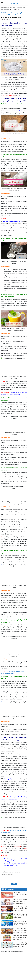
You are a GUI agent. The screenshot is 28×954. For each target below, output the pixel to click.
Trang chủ (3, 7)
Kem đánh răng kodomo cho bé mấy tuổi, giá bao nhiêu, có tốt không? (20, 937)
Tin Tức (9, 7)
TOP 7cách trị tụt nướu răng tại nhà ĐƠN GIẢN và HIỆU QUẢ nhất (20, 915)
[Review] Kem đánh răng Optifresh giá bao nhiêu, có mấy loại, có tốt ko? (20, 923)
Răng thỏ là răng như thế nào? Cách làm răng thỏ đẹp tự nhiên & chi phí (20, 901)
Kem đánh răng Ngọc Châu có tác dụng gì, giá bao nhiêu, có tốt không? (20, 930)
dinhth (19, 17)
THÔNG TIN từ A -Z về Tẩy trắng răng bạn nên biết (20, 894)
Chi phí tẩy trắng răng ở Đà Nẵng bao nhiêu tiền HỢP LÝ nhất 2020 (20, 908)
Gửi (14, 884)
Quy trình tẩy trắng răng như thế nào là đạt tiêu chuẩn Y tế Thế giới (20, 944)
